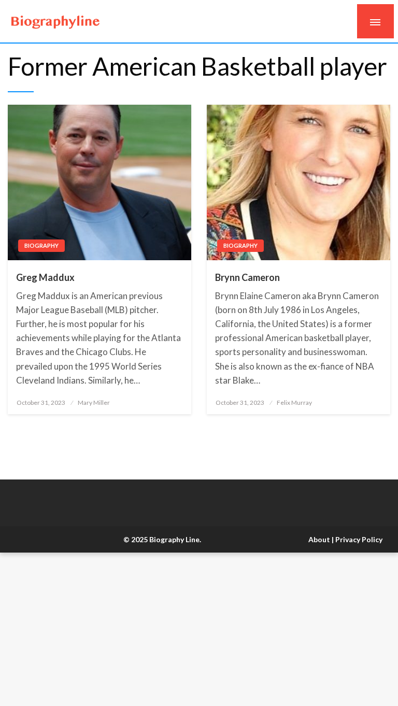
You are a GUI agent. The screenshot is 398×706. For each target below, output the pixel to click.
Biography (41, 245)
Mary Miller (94, 402)
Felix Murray (294, 402)
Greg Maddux (45, 277)
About (319, 539)
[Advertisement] (199, 629)
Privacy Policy (358, 539)
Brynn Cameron (247, 277)
